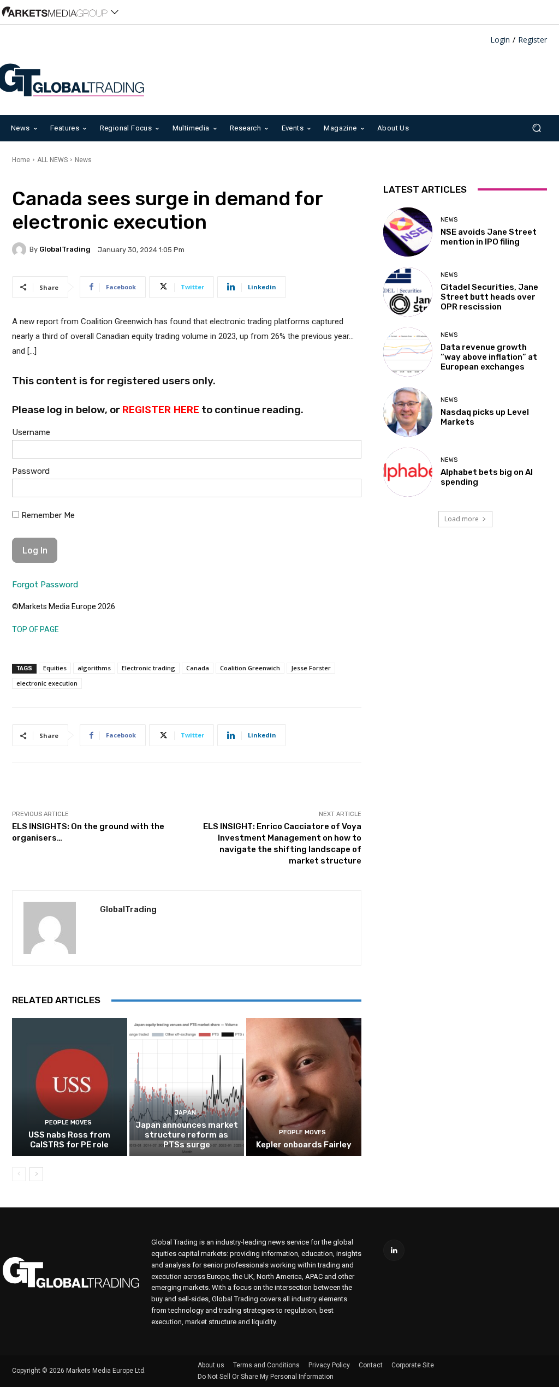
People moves (68, 1123)
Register (532, 40)
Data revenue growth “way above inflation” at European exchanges (489, 357)
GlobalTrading (65, 249)
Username (31, 432)
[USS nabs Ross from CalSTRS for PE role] (69, 1087)
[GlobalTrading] (20, 249)
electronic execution (47, 683)
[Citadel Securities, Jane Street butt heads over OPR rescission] (407, 292)
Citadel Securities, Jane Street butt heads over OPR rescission (489, 297)
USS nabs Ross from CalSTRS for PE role (69, 1140)
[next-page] (36, 1174)
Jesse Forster (311, 668)
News (83, 160)
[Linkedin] (394, 1250)
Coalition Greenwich (250, 668)
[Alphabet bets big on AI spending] (407, 472)
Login (500, 40)
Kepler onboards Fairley (304, 1145)
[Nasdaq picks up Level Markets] (407, 412)
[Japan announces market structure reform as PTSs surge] (187, 1087)
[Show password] (344, 491)
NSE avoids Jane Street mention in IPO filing (489, 237)
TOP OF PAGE (35, 629)
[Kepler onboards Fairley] (303, 1087)
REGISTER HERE (160, 409)
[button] (536, 128)
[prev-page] (19, 1174)
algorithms (94, 668)
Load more (461, 518)
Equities (55, 668)
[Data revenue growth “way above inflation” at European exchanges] (407, 352)
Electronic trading (148, 668)
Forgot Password (45, 585)
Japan (185, 1113)
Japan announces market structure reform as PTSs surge (186, 1135)
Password (31, 471)
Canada (197, 668)
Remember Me (47, 515)
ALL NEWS (52, 160)
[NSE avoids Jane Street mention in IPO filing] (407, 232)
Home (21, 160)
